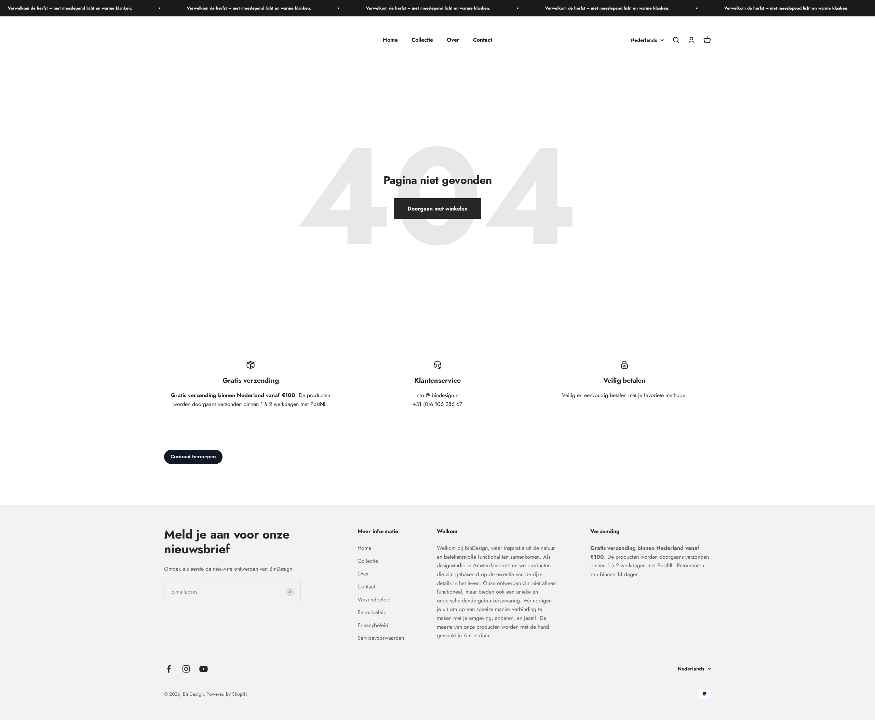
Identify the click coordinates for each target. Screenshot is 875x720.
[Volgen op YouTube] (203, 669)
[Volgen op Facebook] (168, 669)
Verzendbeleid (374, 599)
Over (453, 40)
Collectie (422, 40)
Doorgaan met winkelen (437, 209)
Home (390, 40)
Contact (482, 40)
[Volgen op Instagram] (186, 669)
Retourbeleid (372, 612)
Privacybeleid (373, 625)
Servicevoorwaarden (381, 638)
